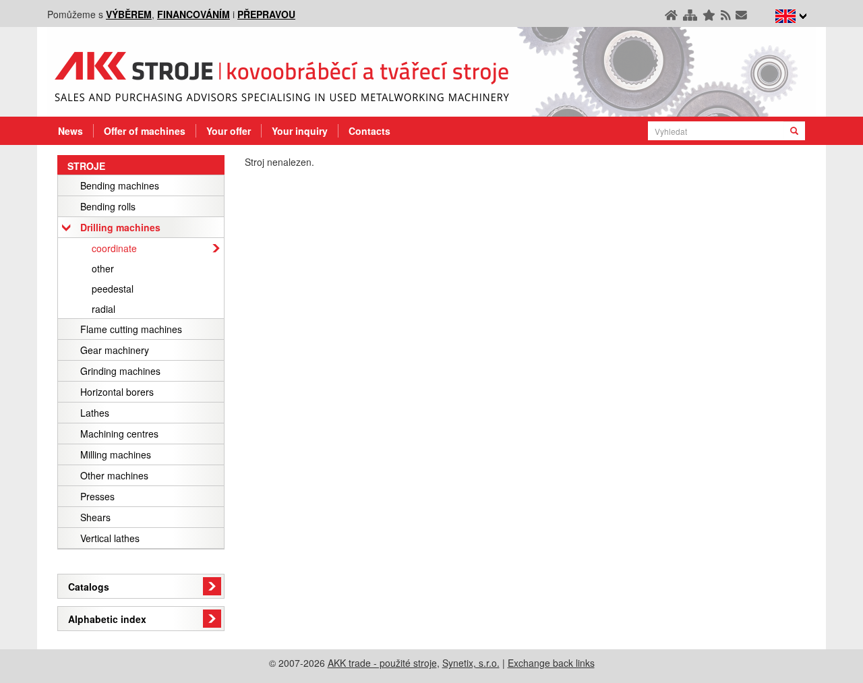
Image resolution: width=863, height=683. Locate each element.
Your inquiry (300, 131)
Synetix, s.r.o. (471, 663)
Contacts (369, 131)
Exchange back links (551, 663)
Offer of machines (144, 131)
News (70, 131)
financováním (193, 14)
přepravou (266, 14)
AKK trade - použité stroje (382, 663)
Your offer (228, 131)
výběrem (129, 14)
